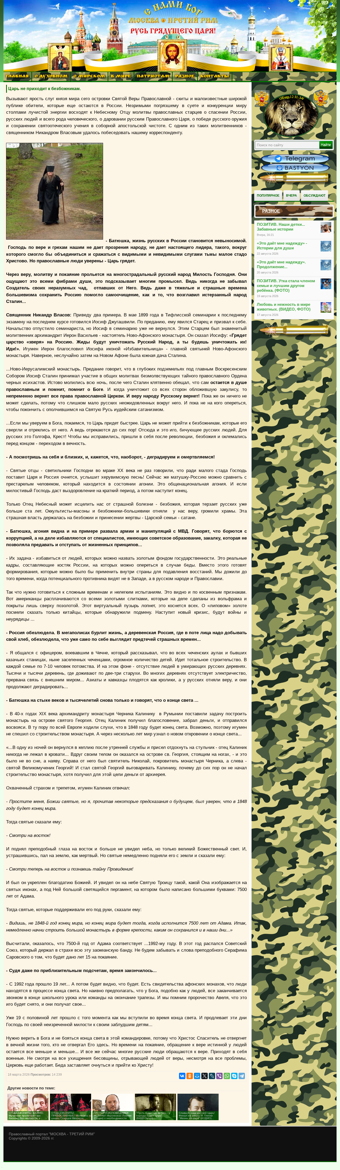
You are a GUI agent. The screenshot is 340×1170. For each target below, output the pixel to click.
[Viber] (219, 1076)
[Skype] (234, 1076)
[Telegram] (242, 1076)
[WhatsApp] (227, 1076)
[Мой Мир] (197, 1076)
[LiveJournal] (212, 1076)
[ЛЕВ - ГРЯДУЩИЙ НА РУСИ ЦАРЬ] (291, 136)
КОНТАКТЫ (214, 76)
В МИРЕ (121, 76)
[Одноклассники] (189, 1076)
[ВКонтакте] (182, 1076)
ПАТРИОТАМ (153, 76)
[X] (204, 1076)
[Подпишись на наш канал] (295, 162)
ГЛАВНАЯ (17, 76)
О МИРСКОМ (89, 76)
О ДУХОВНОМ (51, 76)
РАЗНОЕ (184, 76)
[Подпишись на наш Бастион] (295, 171)
